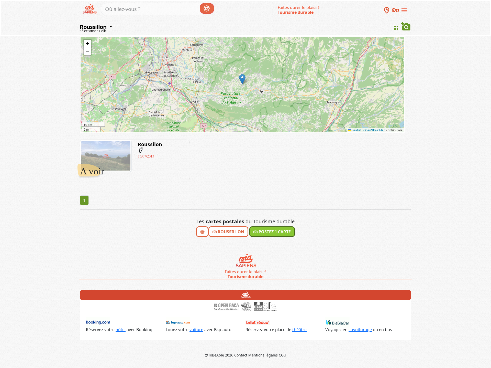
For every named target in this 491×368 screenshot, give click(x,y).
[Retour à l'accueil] (245, 294)
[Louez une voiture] (178, 322)
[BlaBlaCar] (337, 322)
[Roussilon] (106, 155)
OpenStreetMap (374, 130)
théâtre (299, 329)
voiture (196, 329)
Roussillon (230, 232)
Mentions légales (263, 355)
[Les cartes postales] (202, 231)
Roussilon (150, 144)
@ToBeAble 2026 (219, 355)
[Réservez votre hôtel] (98, 322)
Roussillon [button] (94, 26)
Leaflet (356, 130)
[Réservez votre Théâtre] (258, 322)
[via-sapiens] (90, 8)
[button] (242, 79)
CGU (282, 355)
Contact (240, 355)
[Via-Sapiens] (245, 261)
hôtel (121, 329)
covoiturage (360, 329)
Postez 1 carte (274, 232)
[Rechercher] (207, 8)
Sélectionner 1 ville (93, 31)
